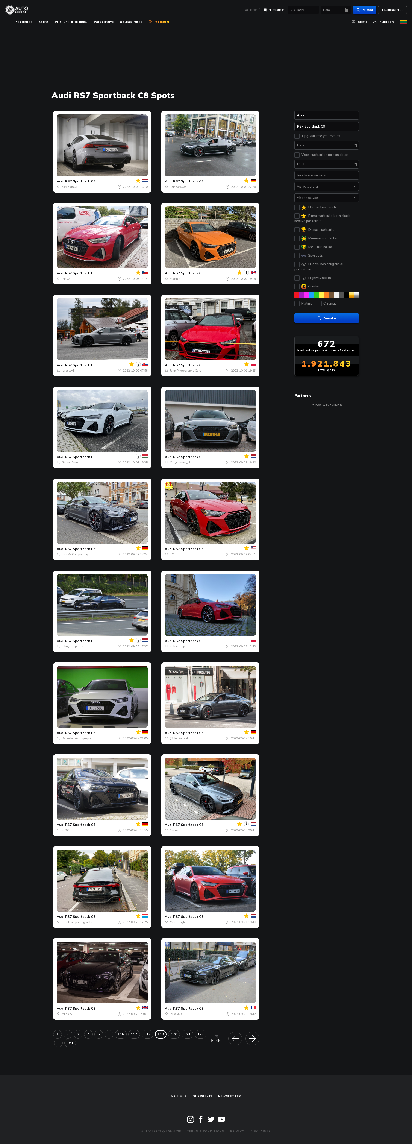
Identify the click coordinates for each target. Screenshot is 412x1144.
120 (174, 1034)
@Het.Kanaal (179, 738)
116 (121, 1034)
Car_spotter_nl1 (181, 462)
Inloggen (386, 22)
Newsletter (229, 1096)
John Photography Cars (185, 371)
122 (200, 1034)
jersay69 (176, 1014)
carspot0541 (70, 187)
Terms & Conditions (205, 1131)
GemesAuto (70, 462)
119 (161, 1034)
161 (70, 1043)
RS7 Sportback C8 (80, 181)
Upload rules (131, 22)
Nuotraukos (277, 9)
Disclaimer (260, 1131)
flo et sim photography (77, 922)
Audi (60, 181)
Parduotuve (104, 22)
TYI (172, 554)
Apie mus (179, 1096)
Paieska (367, 10)
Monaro (175, 830)
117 (134, 1034)
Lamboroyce (178, 187)
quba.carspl (178, 646)
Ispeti (362, 22)
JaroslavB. (68, 371)
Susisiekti (202, 1096)
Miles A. (67, 1014)
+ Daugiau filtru (392, 10)
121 (187, 1034)
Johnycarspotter (72, 646)
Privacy (237, 1131)
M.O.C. (66, 830)
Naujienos (251, 9)
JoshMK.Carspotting (75, 554)
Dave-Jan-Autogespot (77, 738)
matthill (175, 279)
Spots (44, 22)
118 (147, 1034)
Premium (161, 22)
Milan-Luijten (179, 922)
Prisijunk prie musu (71, 22)
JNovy (66, 279)
